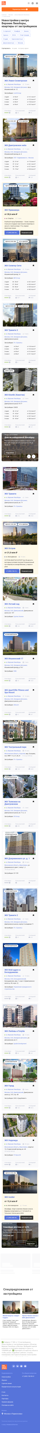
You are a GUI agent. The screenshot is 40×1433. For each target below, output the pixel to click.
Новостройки (6, 1377)
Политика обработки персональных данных (14, 1421)
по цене (14, 48)
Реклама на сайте (8, 1405)
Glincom (16, 705)
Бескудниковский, (20, 979)
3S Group (16, 816)
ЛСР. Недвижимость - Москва (24, 158)
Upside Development (20, 1043)
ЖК (16, 81)
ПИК (15, 671)
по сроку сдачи (23, 48)
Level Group (17, 93)
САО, (12, 87)
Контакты (5, 1395)
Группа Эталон (18, 616)
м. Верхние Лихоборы (13, 84)
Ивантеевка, (23, 865)
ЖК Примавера (12, 210)
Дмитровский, (18, 610)
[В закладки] (33, 81)
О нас (3, 1392)
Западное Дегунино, (20, 87)
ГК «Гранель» (18, 342)
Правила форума (7, 1402)
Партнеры (5, 1398)
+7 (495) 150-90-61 (28, 1376)
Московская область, (12, 753)
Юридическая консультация (11, 1387)
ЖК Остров (10, 548)
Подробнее (10, 453)
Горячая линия (7, 1383)
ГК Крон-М (17, 1155)
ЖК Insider (10, 1197)
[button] (12, 233)
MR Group (17, 278)
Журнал (4, 1380)
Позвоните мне (27, 232)
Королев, (22, 753)
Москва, (7, 87)
